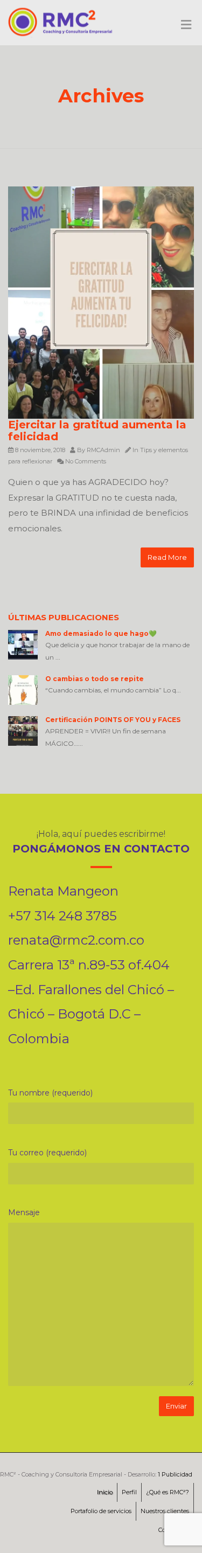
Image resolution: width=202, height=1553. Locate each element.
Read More (167, 557)
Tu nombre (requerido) (50, 1093)
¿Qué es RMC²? (167, 1492)
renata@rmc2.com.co (76, 940)
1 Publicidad (175, 1474)
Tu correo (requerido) (47, 1152)
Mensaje (24, 1212)
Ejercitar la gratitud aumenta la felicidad (97, 430)
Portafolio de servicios (101, 1511)
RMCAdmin (103, 450)
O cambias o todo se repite (94, 679)
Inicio (105, 1492)
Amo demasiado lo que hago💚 (101, 633)
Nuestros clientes (165, 1511)
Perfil (129, 1492)
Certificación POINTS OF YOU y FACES (112, 720)
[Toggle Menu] (186, 25)
